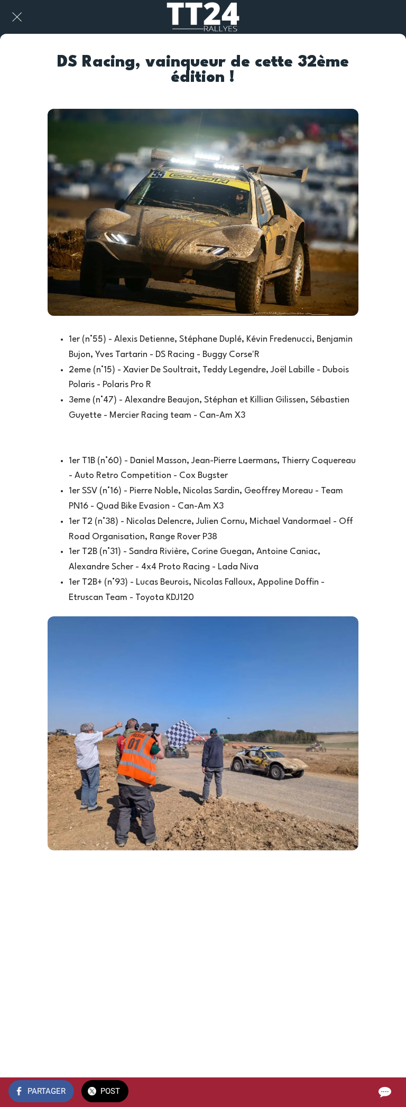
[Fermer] (17, 17)
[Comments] (385, 1092)
